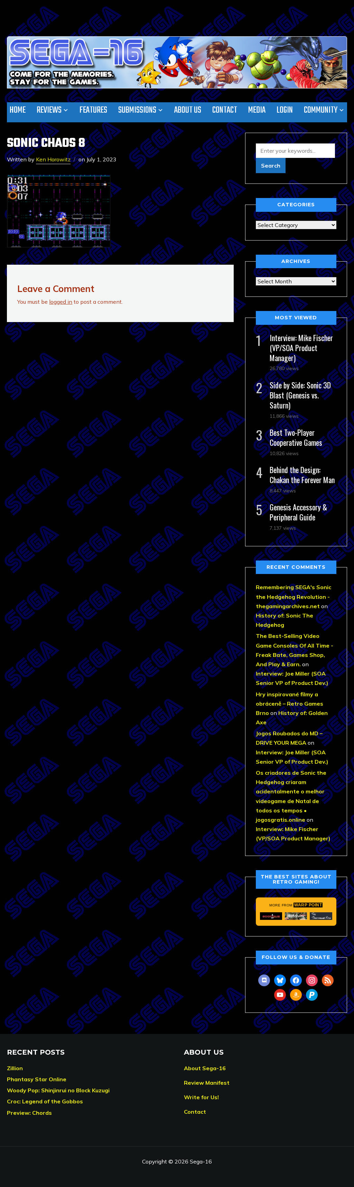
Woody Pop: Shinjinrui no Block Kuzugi (58, 1090)
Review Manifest (207, 1082)
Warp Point (308, 905)
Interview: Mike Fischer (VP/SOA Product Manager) (301, 347)
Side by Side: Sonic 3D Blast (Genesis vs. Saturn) (300, 395)
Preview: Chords (29, 1112)
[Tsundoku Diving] (296, 916)
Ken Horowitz (53, 159)
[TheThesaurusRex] (321, 916)
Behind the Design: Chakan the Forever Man (302, 474)
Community (320, 110)
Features (93, 110)
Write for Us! (201, 1097)
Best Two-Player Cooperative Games (296, 437)
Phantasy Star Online (36, 1079)
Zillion (15, 1068)
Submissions (137, 110)
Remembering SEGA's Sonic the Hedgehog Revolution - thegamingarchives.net (293, 596)
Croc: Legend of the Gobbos (45, 1101)
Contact (224, 110)
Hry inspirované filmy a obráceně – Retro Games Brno (289, 703)
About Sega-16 (205, 1068)
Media (257, 110)
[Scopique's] (271, 916)
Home (18, 110)
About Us (187, 110)
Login (285, 110)
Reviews (49, 110)
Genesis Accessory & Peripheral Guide (298, 511)
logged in (60, 301)
